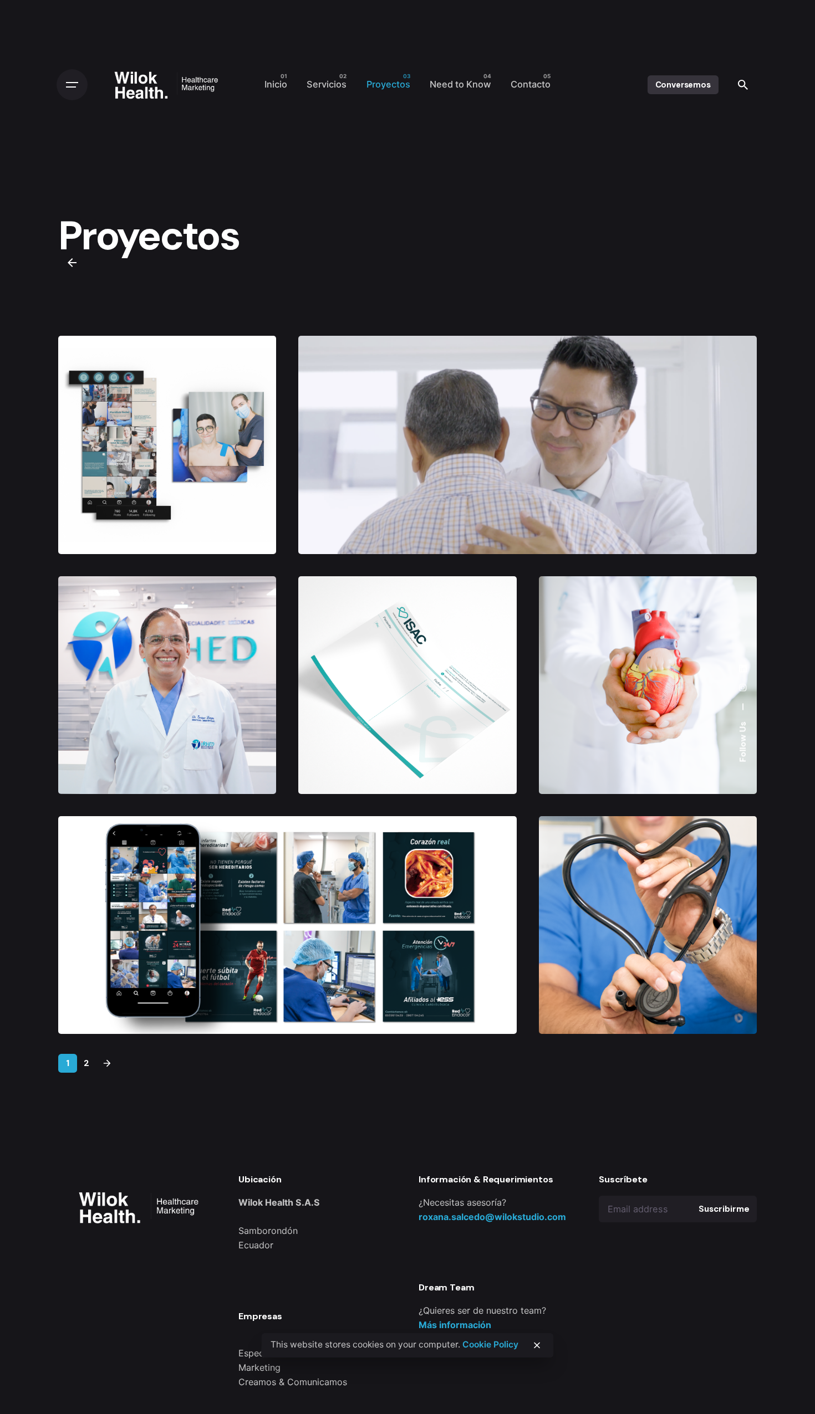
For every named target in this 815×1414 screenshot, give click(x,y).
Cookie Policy (490, 1344)
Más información (455, 1324)
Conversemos (683, 84)
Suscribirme (724, 1209)
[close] (536, 1345)
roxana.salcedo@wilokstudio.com (492, 1216)
